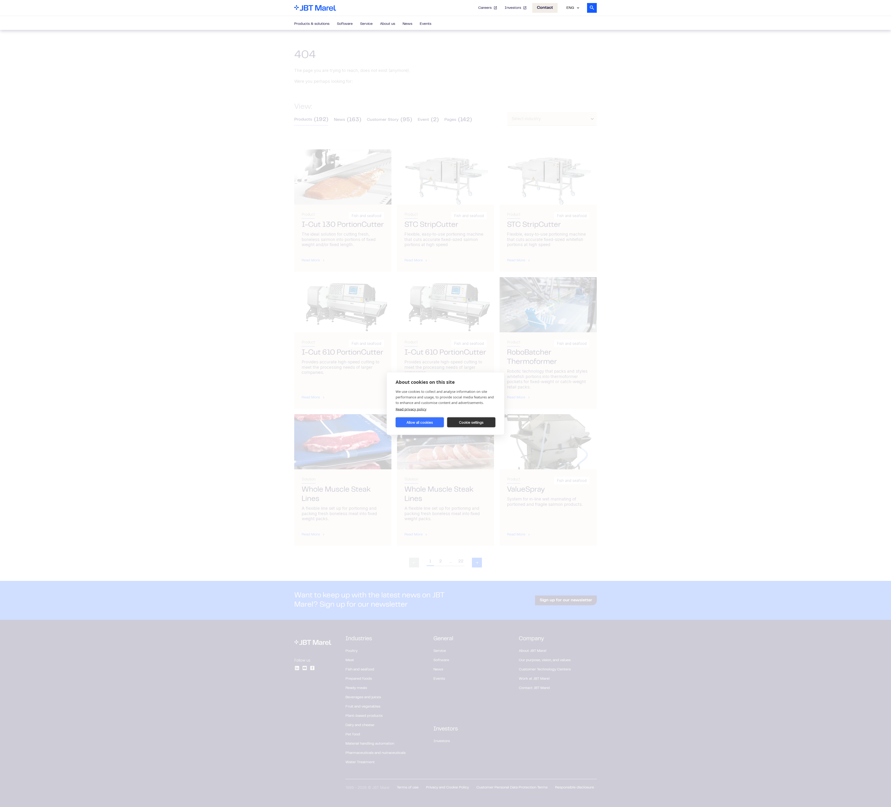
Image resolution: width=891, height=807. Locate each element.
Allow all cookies (420, 422)
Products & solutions (311, 24)
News (407, 24)
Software (345, 24)
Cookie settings (471, 422)
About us (387, 24)
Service (366, 24)
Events (425, 24)
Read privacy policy (411, 409)
